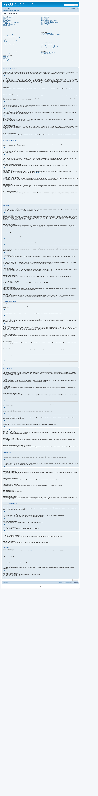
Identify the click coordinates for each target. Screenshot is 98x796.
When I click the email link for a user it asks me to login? (12, 37)
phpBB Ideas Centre (51, 557)
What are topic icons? (6, 64)
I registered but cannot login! (7, 20)
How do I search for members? (46, 41)
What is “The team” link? (45, 24)
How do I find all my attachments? (46, 53)
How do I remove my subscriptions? (47, 48)
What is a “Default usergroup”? (46, 23)
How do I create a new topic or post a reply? (10, 40)
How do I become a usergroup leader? (47, 21)
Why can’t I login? (5, 21)
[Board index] (8, 4)
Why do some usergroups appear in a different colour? (50, 22)
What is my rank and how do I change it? (9, 36)
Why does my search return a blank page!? (48, 40)
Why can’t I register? (6, 19)
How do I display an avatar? (7, 35)
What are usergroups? (44, 19)
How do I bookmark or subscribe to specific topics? (49, 46)
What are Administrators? (45, 17)
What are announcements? (7, 61)
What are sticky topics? (6, 62)
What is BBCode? (5, 56)
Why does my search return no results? (47, 39)
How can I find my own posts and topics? (47, 42)
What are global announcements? (8, 60)
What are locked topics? (6, 63)
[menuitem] (9, 8)
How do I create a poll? (6, 43)
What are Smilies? (5, 58)
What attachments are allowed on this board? (48, 52)
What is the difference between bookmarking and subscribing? (51, 45)
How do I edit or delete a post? (7, 41)
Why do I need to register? (7, 17)
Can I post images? (6, 59)
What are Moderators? (44, 18)
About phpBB (5, 551)
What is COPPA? (5, 18)
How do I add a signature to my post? (9, 42)
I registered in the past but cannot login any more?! (11, 22)
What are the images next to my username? (10, 34)
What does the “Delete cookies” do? (8, 25)
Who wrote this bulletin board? (46, 56)
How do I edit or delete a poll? (7, 45)
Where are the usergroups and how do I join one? (49, 20)
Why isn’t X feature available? (45, 57)
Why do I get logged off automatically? (9, 24)
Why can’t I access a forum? (7, 46)
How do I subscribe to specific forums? (47, 47)
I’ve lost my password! (6, 23)
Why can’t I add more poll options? (8, 44)
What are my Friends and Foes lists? (47, 33)
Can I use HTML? (5, 57)
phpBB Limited (32, 550)
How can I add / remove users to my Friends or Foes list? (50, 34)
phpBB (37, 172)
